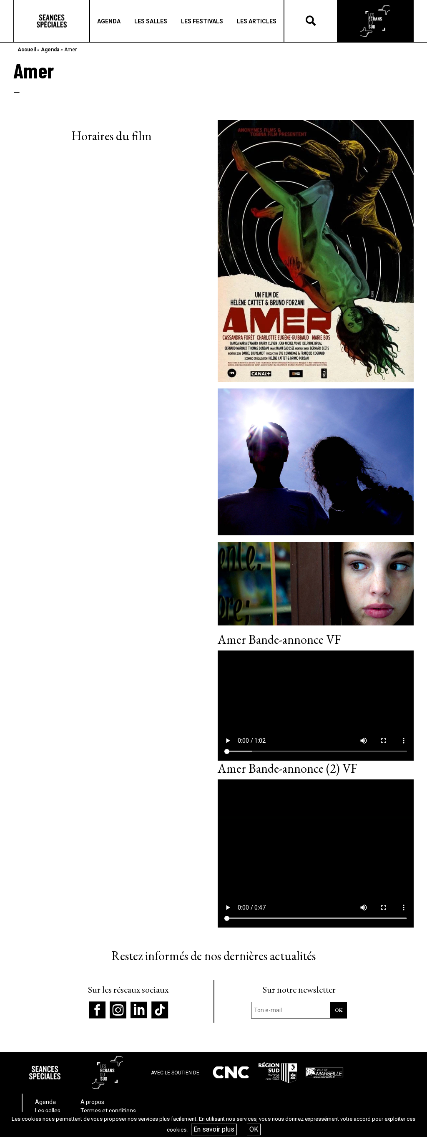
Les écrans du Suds (375, 21)
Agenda (50, 50)
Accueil (27, 50)
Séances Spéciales (51, 21)
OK (253, 1129)
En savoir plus (213, 1129)
